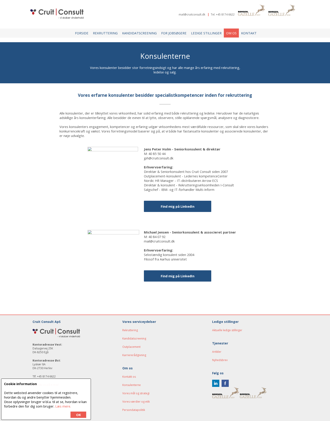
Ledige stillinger (206, 33)
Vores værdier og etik (136, 401)
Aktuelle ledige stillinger (227, 330)
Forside (81, 33)
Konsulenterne (131, 385)
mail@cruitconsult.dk (192, 14)
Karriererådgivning (134, 355)
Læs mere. (63, 406)
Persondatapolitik (133, 410)
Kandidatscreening (139, 33)
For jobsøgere (174, 33)
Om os (231, 33)
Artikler (216, 352)
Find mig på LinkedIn (177, 276)
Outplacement (131, 347)
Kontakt (249, 33)
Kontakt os (129, 377)
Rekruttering (105, 33)
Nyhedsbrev (220, 360)
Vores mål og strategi (136, 393)
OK (78, 414)
